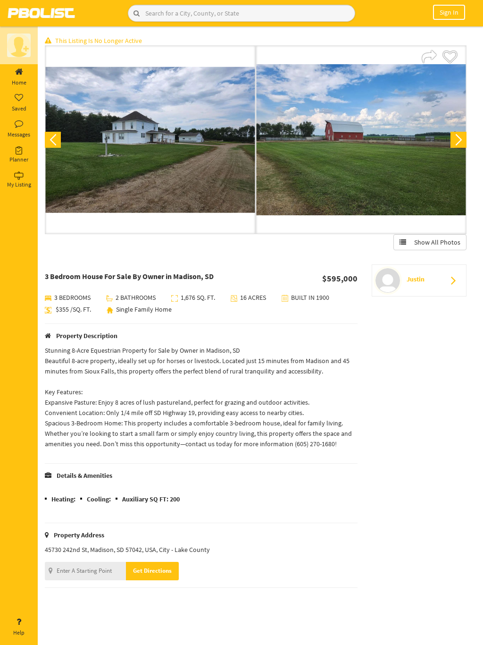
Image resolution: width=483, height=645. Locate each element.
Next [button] (458, 140)
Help (19, 632)
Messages (19, 134)
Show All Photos (435, 242)
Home (19, 82)
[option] (150, 139)
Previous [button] (53, 140)
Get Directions (152, 571)
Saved (19, 108)
